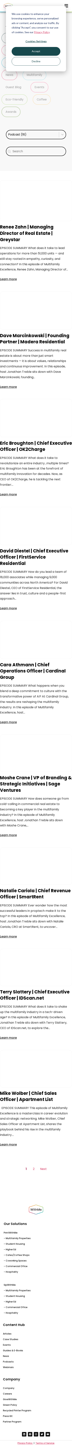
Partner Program (12, 1421)
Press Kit (8, 1416)
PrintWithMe (11, 1232)
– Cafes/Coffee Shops (17, 1255)
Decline (36, 61)
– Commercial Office (16, 1266)
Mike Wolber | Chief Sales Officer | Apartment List (28, 1096)
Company (8, 1388)
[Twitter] (42, 1434)
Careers (7, 1393)
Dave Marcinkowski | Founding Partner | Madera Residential (34, 339)
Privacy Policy (41, 32)
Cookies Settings (36, 41)
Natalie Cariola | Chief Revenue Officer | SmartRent (35, 893)
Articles (7, 1333)
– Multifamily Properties (17, 1238)
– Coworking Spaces (15, 1260)
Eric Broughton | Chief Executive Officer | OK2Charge (36, 446)
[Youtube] (48, 1434)
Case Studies (10, 1339)
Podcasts (8, 1361)
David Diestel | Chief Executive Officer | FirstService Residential (34, 557)
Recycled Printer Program (17, 1410)
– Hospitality (11, 1271)
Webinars (8, 1367)
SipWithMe (10, 1284)
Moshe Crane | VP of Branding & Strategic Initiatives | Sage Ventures (36, 783)
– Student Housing (14, 1243)
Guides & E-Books (13, 1350)
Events (7, 1344)
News (6, 1356)
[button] (9, 75)
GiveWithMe (10, 1399)
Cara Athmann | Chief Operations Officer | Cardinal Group (33, 670)
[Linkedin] (24, 1434)
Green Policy (10, 1404)
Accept (36, 51)
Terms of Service (44, 1443)
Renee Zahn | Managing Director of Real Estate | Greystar (27, 233)
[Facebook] (30, 1434)
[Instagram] (36, 1434)
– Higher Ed (10, 1249)
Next (43, 1169)
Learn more (8, 279)
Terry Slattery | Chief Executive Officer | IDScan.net (35, 995)
